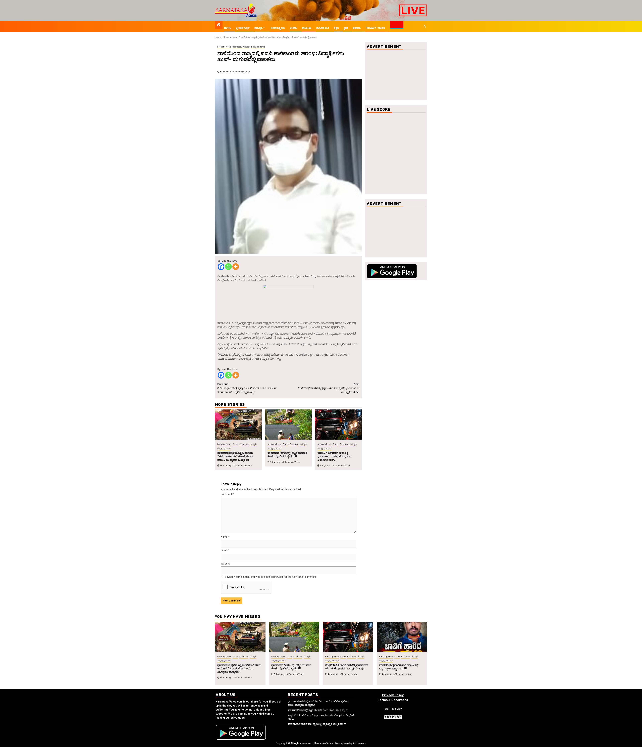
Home (227, 28)
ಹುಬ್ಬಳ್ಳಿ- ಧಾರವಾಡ (258, 47)
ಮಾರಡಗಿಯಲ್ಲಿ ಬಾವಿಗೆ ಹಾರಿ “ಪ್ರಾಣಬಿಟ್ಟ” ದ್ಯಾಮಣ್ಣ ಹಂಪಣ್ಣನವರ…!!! (399, 667)
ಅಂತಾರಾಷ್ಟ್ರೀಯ (278, 28)
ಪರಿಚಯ (357, 28)
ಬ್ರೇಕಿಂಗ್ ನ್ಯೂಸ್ (243, 28)
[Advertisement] (396, 75)
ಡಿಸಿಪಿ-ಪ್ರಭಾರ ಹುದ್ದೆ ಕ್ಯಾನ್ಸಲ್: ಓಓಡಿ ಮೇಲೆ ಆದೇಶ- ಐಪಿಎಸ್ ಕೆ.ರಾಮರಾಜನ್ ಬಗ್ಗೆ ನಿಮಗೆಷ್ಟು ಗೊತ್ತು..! (246, 388)
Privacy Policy (375, 28)
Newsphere (342, 743)
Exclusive (243, 444)
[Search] (425, 26)
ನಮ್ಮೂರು (258, 28)
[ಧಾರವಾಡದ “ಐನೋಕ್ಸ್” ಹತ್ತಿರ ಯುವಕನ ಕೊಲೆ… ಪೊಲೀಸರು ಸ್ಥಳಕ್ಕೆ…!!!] (288, 424)
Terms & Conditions (393, 700)
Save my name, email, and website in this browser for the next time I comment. (270, 576)
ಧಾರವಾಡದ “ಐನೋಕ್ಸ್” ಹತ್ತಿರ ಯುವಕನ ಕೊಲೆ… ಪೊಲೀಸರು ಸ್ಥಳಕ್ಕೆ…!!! (287, 454)
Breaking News (224, 47)
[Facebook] (221, 266)
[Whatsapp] (228, 266)
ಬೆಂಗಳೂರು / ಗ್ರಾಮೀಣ (241, 47)
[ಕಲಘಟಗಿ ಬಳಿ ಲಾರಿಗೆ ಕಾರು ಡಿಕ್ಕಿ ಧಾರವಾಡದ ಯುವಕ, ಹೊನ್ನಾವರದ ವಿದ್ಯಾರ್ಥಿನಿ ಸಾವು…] (338, 424)
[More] (235, 266)
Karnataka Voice (242, 72)
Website (226, 563)
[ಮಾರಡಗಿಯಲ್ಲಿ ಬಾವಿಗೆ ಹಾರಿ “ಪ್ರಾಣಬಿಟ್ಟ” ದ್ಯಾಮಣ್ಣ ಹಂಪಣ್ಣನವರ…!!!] (402, 637)
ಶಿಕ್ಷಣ (336, 28)
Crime (293, 28)
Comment (227, 494)
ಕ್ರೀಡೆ (346, 28)
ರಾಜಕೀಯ (306, 28)
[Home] (219, 25)
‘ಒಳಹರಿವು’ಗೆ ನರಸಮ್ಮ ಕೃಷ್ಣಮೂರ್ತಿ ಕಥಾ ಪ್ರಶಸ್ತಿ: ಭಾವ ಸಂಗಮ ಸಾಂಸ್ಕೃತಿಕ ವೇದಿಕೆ (328, 388)
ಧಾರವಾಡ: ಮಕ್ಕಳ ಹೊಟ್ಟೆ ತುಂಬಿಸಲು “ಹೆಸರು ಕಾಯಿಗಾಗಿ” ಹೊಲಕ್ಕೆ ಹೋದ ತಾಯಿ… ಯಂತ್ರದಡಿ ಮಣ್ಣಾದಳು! (235, 456)
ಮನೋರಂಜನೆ (322, 28)
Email (225, 550)
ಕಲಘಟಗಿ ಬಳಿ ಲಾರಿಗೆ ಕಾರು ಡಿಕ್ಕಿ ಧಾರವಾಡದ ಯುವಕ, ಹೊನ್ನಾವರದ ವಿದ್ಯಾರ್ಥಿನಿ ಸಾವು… (334, 456)
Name (225, 536)
